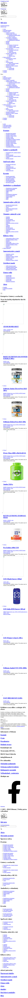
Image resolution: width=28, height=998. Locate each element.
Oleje (7, 60)
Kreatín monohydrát (10, 176)
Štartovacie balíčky (7, 125)
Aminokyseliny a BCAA (11, 34)
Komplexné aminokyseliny (14, 35)
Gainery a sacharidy (10, 32)
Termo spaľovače (12, 52)
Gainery (7, 153)
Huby (7, 224)
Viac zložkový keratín (10, 177)
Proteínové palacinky (10, 64)
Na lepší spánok (9, 219)
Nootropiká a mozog (10, 220)
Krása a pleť (8, 242)
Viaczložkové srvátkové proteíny (13, 139)
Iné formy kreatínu (10, 178)
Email (2, 722)
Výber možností (6, 330)
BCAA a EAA (12, 36)
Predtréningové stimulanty (14, 40)
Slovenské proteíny (7, 30)
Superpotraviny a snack (11, 58)
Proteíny (8, 43)
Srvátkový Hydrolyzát (13, 45)
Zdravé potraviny (7, 57)
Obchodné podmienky (8, 764)
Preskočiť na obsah (5, 1)
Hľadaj (2, 16)
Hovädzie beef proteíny (11, 133)
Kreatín (7, 42)
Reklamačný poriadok (8, 770)
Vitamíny (11, 54)
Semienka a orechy (10, 254)
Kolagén (8, 41)
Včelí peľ (11, 59)
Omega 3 (8, 221)
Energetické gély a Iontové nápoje (13, 152)
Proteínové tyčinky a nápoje (12, 65)
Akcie (4, 29)
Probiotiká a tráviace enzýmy (12, 223)
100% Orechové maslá (13, 63)
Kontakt (5, 71)
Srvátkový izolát (12, 46)
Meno (2, 719)
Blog (4, 289)
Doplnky (5, 70)
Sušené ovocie (9, 255)
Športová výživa (6, 31)
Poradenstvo (5, 741)
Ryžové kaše (11, 69)
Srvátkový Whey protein (14, 47)
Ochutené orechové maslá (11, 267)
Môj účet (4, 23)
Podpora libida (9, 190)
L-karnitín (11, 51)
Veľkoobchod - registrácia (10, 773)
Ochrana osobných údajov (10, 767)
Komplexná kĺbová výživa (11, 239)
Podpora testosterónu (13, 38)
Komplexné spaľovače (13, 49)
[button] (14, 74)
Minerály (8, 218)
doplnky (3, 989)
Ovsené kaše (11, 68)
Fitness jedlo (8, 67)
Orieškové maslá (9, 263)
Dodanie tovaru (6, 744)
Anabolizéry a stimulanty (11, 37)
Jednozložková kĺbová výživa (12, 238)
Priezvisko (3, 720)
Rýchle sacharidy (9, 155)
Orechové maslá (9, 62)
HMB (7, 191)
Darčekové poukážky (7, 288)
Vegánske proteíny (10, 138)
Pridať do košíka (6, 614)
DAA (7, 193)
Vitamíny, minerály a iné (11, 53)
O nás (3, 738)
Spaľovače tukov (9, 48)
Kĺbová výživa (12, 56)
